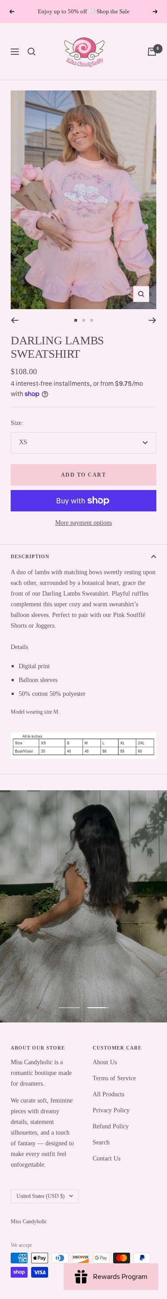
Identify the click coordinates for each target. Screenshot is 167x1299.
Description (30, 556)
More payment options (83, 522)
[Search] (32, 52)
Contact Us (106, 1158)
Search (101, 1142)
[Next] (152, 320)
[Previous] (14, 320)
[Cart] (151, 52)
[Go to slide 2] (83, 320)
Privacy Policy (111, 1110)
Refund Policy (111, 1126)
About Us (105, 1062)
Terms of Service (114, 1078)
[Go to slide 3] (91, 320)
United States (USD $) (40, 1196)
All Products (108, 1094)
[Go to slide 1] (75, 320)
